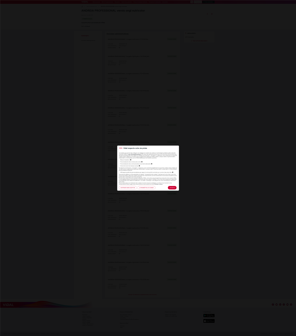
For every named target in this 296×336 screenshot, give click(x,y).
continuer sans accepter (127, 187)
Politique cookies (158, 184)
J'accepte (172, 187)
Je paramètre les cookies (146, 187)
